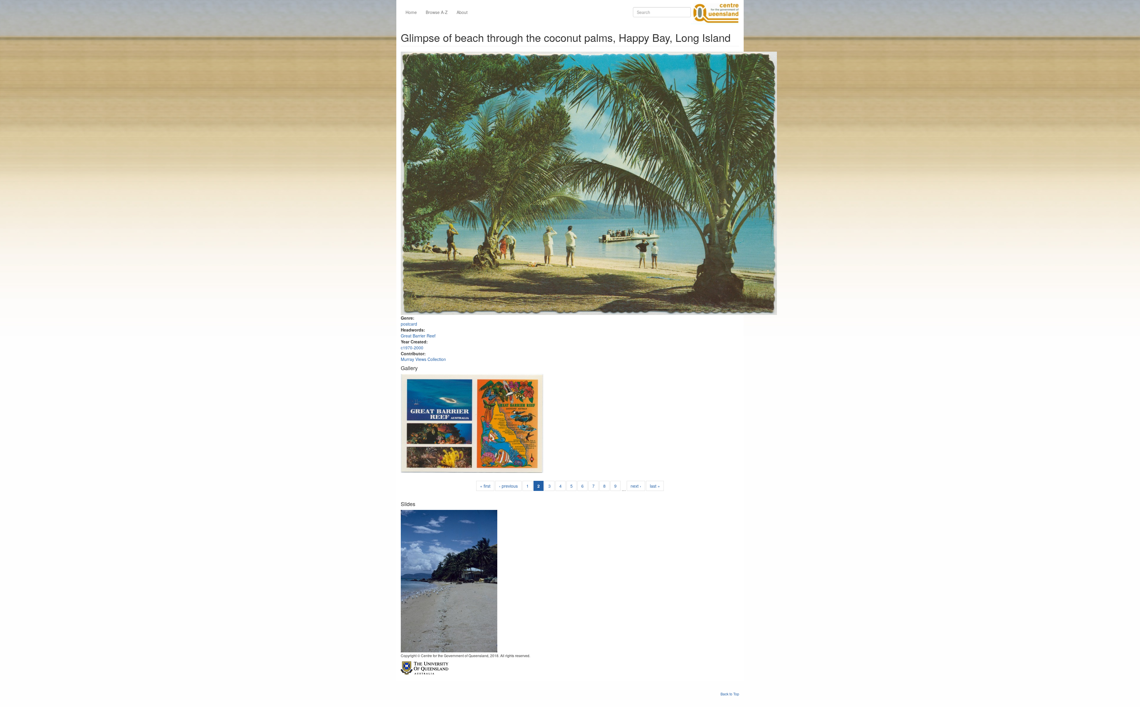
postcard (409, 324)
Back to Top (730, 693)
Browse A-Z (437, 12)
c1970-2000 (412, 348)
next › (636, 486)
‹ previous (508, 486)
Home (411, 12)
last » (655, 486)
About (462, 12)
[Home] (715, 12)
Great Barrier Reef (418, 336)
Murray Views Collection (423, 359)
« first (485, 486)
